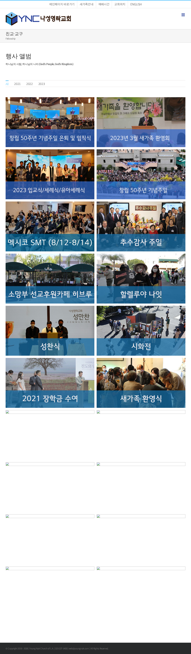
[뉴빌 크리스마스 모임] (141, 464)
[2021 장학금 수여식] (50, 360)
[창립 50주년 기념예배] (141, 152)
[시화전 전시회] (141, 308)
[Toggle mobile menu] (183, 15)
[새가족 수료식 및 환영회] (141, 360)
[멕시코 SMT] (50, 204)
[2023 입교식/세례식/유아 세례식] (50, 152)
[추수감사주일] (141, 204)
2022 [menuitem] (29, 83)
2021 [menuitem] (17, 83)
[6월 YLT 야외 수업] (141, 569)
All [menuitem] (7, 84)
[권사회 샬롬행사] (141, 412)
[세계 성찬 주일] (50, 308)
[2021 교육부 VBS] (50, 412)
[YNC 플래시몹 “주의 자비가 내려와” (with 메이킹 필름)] (50, 517)
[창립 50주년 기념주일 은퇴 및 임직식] (50, 99)
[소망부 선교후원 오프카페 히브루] (50, 256)
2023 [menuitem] (41, 83)
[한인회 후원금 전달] (50, 464)
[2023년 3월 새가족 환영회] (141, 99)
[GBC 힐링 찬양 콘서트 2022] (50, 569)
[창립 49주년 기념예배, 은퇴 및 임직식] (141, 517)
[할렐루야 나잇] (141, 256)
